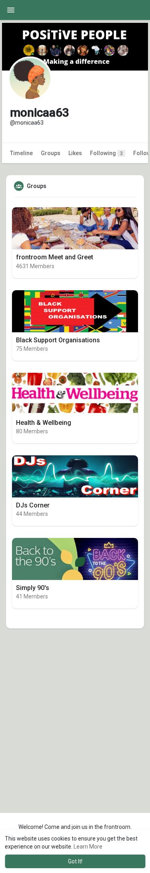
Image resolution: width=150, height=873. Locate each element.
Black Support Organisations (58, 340)
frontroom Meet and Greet (54, 257)
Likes (75, 153)
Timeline (21, 153)
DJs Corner (33, 505)
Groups (50, 153)
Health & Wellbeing (43, 422)
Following (106, 153)
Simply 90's (32, 588)
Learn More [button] (88, 846)
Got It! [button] (75, 861)
